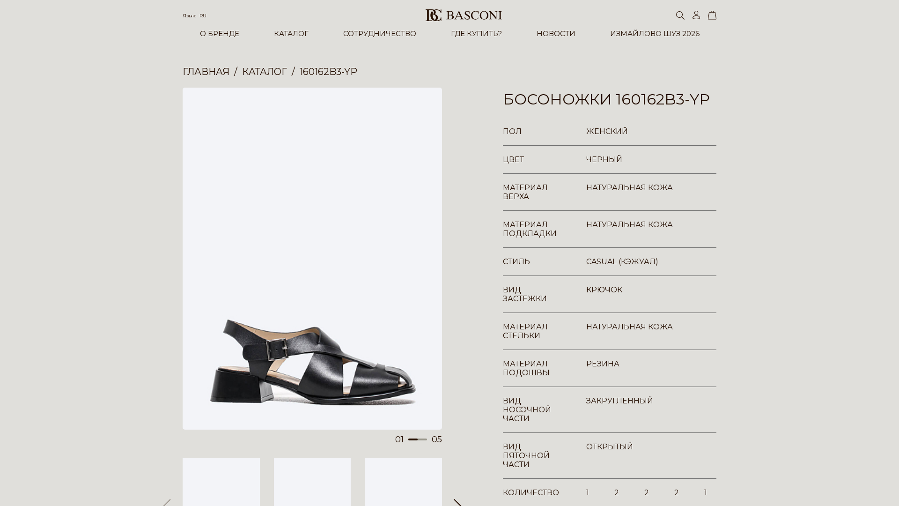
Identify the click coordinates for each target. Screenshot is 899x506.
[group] (312, 259)
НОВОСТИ (556, 33)
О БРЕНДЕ (219, 33)
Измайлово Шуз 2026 (655, 33)
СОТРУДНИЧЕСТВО (379, 33)
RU (202, 16)
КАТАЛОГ (291, 33)
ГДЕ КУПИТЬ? (476, 33)
